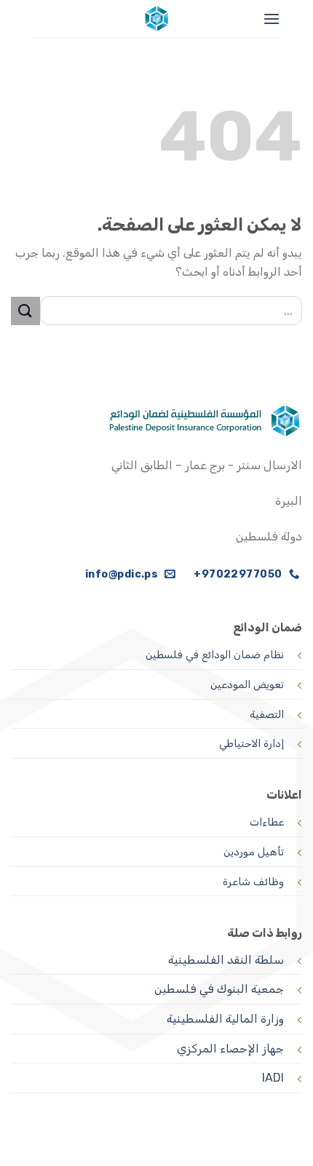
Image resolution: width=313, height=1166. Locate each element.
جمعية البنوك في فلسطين (219, 989)
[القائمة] (271, 18)
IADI (273, 1078)
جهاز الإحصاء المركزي (230, 1048)
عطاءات (267, 822)
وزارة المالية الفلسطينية (225, 1019)
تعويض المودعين (247, 685)
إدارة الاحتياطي (251, 744)
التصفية (267, 714)
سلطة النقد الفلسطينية (226, 960)
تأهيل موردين (253, 852)
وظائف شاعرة (253, 882)
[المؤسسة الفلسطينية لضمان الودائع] (156, 18)
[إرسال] (25, 311)
